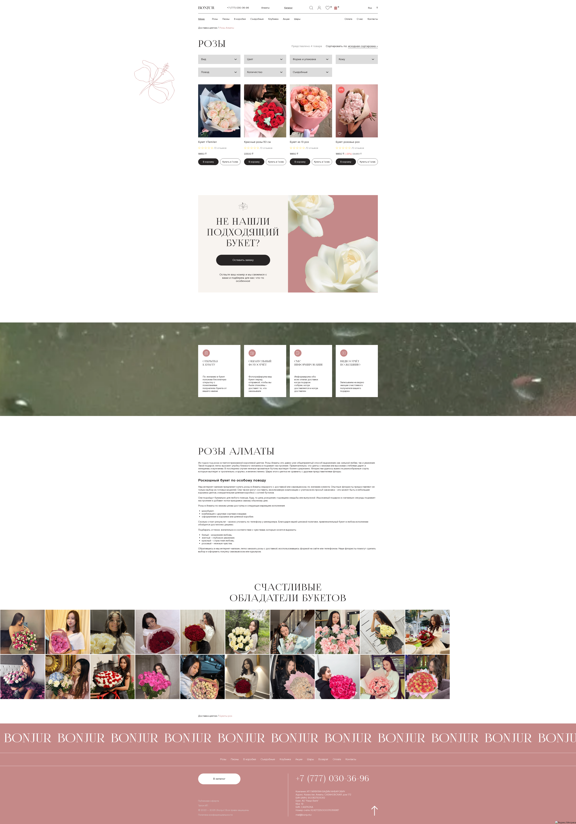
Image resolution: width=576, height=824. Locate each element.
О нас (360, 19)
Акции (286, 19)
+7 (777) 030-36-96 (238, 7)
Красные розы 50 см (257, 142)
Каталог (288, 7)
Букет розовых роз (348, 142)
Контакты (373, 19)
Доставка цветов (207, 28)
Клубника (273, 19)
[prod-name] (219, 110)
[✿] (328, 8)
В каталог (219, 779)
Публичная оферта (208, 801)
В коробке (240, 19)
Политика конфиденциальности (215, 815)
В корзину (208, 161)
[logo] (206, 7)
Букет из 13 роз (299, 142)
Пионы (226, 19)
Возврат (323, 759)
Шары (297, 19)
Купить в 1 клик (230, 161)
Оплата (348, 19)
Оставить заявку (243, 260)
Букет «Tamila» (207, 142)
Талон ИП (203, 805)
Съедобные (257, 19)
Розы (215, 19)
